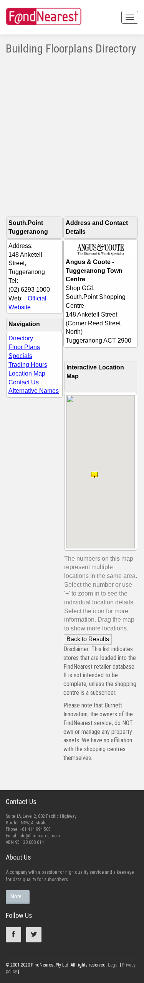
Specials (20, 356)
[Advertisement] (72, 130)
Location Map (26, 373)
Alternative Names (33, 390)
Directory (20, 338)
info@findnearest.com (39, 836)
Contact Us (23, 382)
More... (17, 896)
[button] (94, 472)
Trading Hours (27, 364)
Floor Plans (24, 347)
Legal (113, 965)
